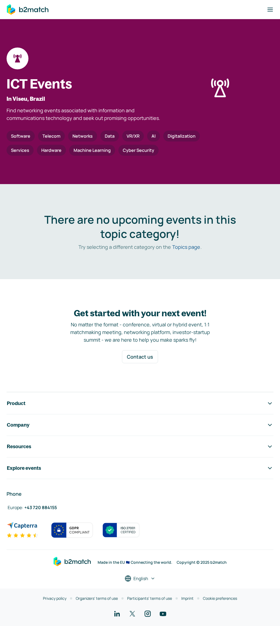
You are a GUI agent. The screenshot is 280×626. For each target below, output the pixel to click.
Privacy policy (54, 598)
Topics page (186, 247)
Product (16, 403)
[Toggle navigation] (270, 9)
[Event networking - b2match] (28, 9)
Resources (19, 446)
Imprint (187, 598)
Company (18, 425)
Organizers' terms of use (97, 598)
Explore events (24, 468)
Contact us (140, 356)
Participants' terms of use (149, 598)
